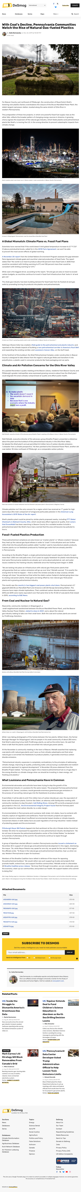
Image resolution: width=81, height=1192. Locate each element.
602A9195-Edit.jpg (10, 917)
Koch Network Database (11, 1147)
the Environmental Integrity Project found (38, 806)
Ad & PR (32, 1129)
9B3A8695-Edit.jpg (10, 908)
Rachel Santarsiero (10, 1017)
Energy (5, 933)
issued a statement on (67, 843)
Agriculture (33, 1135)
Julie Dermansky (15, 33)
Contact (59, 1129)
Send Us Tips (61, 1138)
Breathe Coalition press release (17, 866)
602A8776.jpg (8, 926)
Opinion (32, 1154)
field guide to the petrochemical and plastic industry (53, 345)
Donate (75, 5)
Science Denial (34, 1126)
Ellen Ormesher (49, 1024)
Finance (32, 1151)
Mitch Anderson (9, 1066)
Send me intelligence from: (16, 957)
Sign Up (70, 952)
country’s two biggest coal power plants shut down (39, 585)
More (55, 14)
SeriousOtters (13, 1187)
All (29, 957)
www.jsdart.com (58, 981)
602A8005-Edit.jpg (10, 899)
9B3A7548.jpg (8, 913)
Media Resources (62, 1135)
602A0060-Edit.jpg (10, 904)
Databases (6, 1126)
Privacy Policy (61, 1148)
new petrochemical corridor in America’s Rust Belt (58, 347)
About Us (59, 1122)
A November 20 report (11, 257)
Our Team (59, 1126)
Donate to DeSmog (63, 1141)
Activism (32, 1144)
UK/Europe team (56, 957)
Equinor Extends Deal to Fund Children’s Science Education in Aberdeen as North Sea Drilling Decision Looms (54, 1011)
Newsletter (60, 1169)
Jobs (58, 1144)
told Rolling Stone (40, 803)
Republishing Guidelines (65, 1132)
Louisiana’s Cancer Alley (44, 350)
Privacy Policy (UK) (63, 1151)
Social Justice (34, 1132)
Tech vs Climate (53, 1093)
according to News (18, 595)
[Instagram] (70, 1172)
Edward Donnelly (50, 1077)
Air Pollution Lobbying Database (10, 1151)
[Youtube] (67, 1172)
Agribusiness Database (10, 1143)
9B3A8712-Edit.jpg (10, 922)
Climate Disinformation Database (10, 1139)
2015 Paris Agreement (47, 249)
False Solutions (34, 1141)
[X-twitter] (57, 3)
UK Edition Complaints (64, 1154)
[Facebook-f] (53, 3)
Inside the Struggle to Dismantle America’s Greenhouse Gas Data (13, 1008)
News (4, 1122)
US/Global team (40, 957)
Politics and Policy (36, 1138)
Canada (32, 1148)
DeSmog (19, 5)
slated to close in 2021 (35, 611)
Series (4, 1129)
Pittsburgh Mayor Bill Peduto (14, 828)
